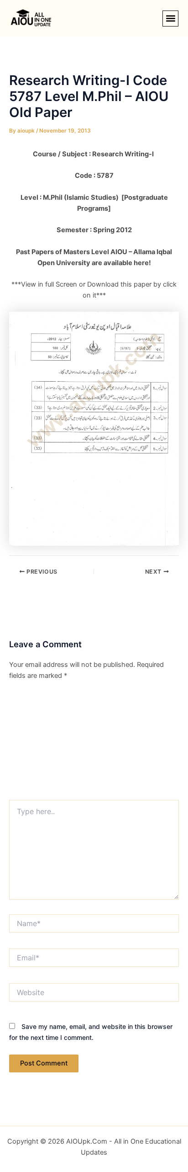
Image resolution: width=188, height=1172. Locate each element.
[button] (170, 19)
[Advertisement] (94, 743)
